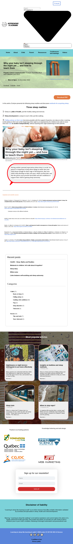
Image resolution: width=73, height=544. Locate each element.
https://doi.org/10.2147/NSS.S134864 (23, 226)
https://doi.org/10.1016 (10, 234)
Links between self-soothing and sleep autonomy (26, 275)
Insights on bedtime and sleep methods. (51, 366)
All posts (26, 46)
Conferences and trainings (54, 52)
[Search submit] (24, 43)
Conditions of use (36, 539)
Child (23, 52)
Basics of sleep (17, 294)
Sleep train (10, 405)
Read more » (9, 378)
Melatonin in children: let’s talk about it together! (26, 265)
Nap (14, 302)
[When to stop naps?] (53, 393)
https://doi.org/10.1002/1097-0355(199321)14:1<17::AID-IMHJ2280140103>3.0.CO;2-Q (27, 241)
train (10, 123)
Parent (31, 52)
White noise (14, 272)
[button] (6, 85)
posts (25, 44)
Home (8, 52)
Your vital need (17, 319)
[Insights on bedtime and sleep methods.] (53, 353)
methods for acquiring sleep (59, 103)
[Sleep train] (19, 393)
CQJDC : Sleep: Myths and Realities (22, 262)
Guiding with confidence (20, 300)
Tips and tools (17, 316)
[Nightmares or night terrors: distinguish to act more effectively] (19, 353)
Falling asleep (17, 297)
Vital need (16, 308)
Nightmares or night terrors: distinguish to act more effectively (19, 366)
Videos (64, 52)
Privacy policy (36, 541)
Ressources (42, 52)
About (16, 52)
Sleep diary (14, 268)
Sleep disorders (17, 305)
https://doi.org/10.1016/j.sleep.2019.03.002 (48, 201)
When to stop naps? (47, 405)
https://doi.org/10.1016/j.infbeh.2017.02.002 (15, 208)
